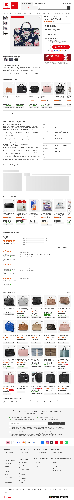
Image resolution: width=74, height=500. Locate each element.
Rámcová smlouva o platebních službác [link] (60, 461)
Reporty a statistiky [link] (57, 452)
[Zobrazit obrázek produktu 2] (5, 23)
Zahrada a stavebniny (10, 458)
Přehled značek (8, 482)
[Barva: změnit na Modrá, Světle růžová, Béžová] (5, 59)
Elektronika (7, 455)
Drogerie (7, 471)
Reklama (4, 96)
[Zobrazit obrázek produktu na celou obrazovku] (26, 34)
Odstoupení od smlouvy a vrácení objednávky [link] (25, 469)
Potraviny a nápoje (9, 480)
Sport (6, 474)
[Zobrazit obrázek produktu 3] (5, 28)
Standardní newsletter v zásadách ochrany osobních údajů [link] (22, 428)
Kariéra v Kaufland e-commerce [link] (41, 465)
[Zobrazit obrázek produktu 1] (5, 17)
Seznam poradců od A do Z (25, 453)
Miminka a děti (8, 463)
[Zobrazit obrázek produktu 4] (5, 33)
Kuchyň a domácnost (10, 460)
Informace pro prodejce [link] (42, 452)
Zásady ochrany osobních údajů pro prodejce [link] (62, 465)
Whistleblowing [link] (26, 489)
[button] (35, 237)
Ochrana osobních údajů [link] (37, 489)
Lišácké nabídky (9, 452)
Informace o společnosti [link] (8, 489)
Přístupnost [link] (5, 492)
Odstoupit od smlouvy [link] (24, 473)
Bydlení (7, 466)
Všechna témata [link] (24, 462)
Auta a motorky (8, 477)
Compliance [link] (18, 489)
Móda (6, 469)
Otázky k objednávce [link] (26, 465)
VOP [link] (46, 489)
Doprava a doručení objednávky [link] (25, 477)
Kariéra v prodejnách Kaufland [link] (41, 461)
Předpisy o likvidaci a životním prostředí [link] (58, 489)
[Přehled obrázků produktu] (5, 34)
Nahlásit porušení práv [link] (25, 481)
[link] (40, 4)
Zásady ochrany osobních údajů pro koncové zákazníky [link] (62, 469)
